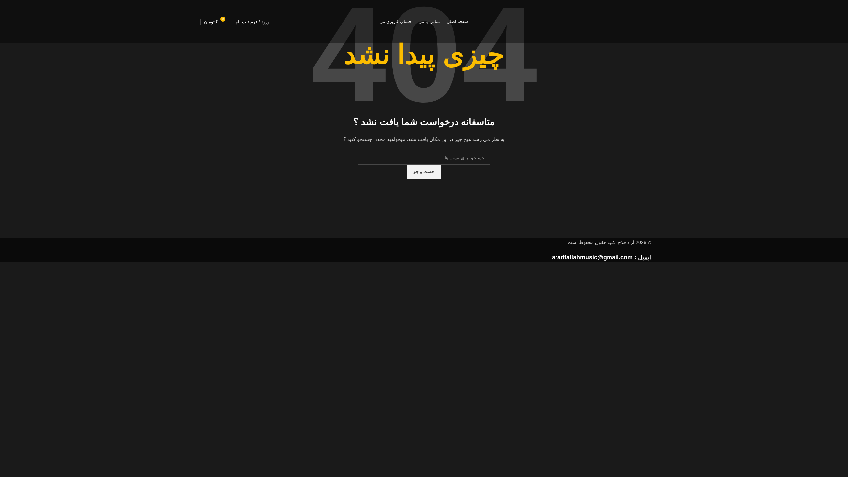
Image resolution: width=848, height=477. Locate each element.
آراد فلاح (626, 242)
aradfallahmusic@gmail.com (592, 257)
